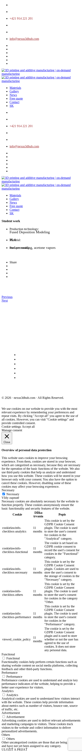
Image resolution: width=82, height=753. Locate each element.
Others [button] (6, 734)
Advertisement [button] (11, 713)
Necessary (12, 494)
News (13, 95)
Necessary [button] (8, 490)
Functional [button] (8, 654)
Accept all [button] (28, 426)
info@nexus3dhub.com (24, 38)
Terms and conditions (20, 389)
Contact (14, 102)
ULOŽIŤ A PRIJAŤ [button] (14, 749)
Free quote (16, 98)
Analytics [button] (8, 691)
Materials (15, 87)
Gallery (14, 91)
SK (12, 105)
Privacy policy (52, 389)
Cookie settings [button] (11, 426)
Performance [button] (10, 672)
